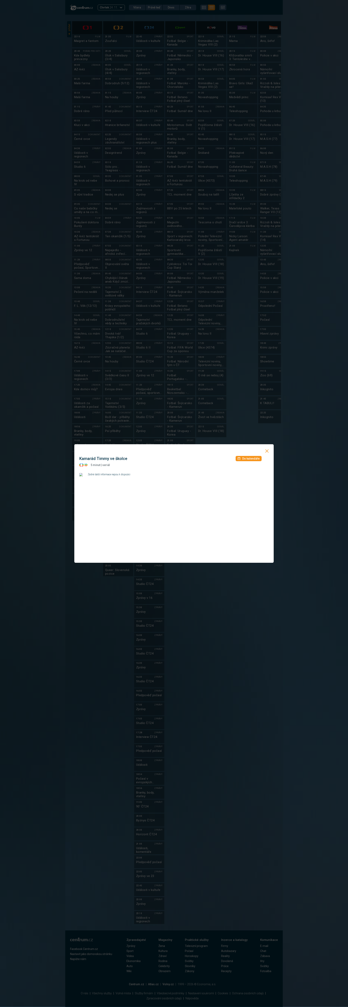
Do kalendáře (251, 458)
